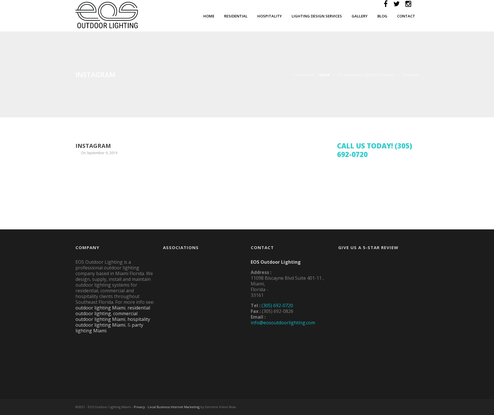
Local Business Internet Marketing (174, 407)
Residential (236, 16)
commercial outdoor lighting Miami (106, 316)
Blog (382, 16)
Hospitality (269, 16)
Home (208, 16)
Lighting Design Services (317, 16)
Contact (406, 16)
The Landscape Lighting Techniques (366, 74)
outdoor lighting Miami (100, 308)
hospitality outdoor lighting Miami (112, 322)
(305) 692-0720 (277, 305)
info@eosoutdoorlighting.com (283, 322)
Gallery (360, 16)
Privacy (139, 407)
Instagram (410, 74)
